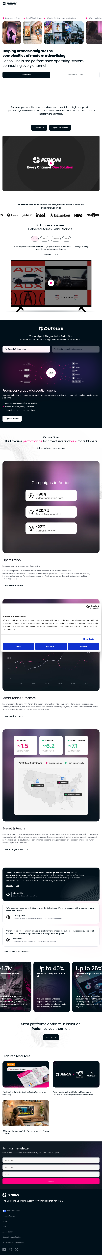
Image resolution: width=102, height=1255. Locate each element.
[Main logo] (9, 3)
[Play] (11, 32)
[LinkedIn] (4, 1249)
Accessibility (7, 1232)
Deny (18, 646)
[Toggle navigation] (98, 3)
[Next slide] (97, 986)
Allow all (83, 646)
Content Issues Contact (12, 1237)
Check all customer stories (14, 951)
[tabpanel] (51, 404)
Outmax (9, 885)
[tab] (35, 238)
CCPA (4, 1221)
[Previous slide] (4, 986)
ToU (4, 1226)
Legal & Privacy (8, 1216)
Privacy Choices (13, 1211)
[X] (16, 1249)
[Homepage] (10, 1195)
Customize (49, 646)
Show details (88, 639)
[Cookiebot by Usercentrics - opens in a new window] (88, 607)
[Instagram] (10, 1249)
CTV (17, 885)
